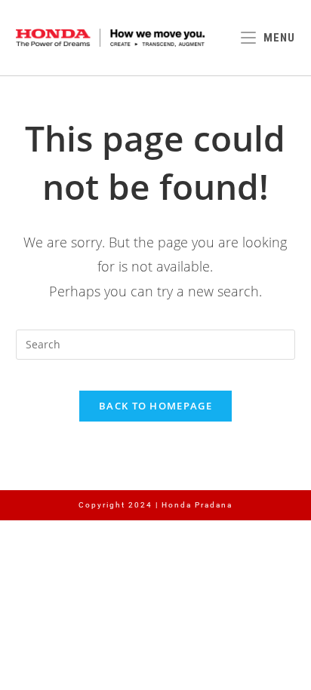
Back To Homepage (155, 405)
